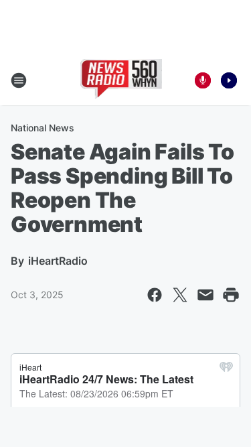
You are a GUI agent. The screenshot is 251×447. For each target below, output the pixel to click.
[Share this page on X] (180, 294)
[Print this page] (231, 294)
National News (42, 127)
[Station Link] (121, 80)
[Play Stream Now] (229, 80)
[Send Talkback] (203, 80)
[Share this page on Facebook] (154, 294)
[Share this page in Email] (205, 294)
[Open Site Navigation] (19, 80)
